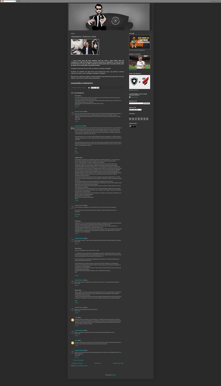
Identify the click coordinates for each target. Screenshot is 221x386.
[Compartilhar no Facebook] (97, 88)
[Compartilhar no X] (95, 88)
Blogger (114, 375)
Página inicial (98, 363)
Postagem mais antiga (118, 363)
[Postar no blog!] (93, 88)
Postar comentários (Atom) (81, 365)
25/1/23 (76, 107)
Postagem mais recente (77, 363)
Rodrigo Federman (79, 111)
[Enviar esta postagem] (89, 87)
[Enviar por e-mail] (92, 88)
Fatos (76, 317)
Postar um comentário (78, 360)
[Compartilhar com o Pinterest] (98, 88)
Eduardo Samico (79, 126)
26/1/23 (76, 325)
